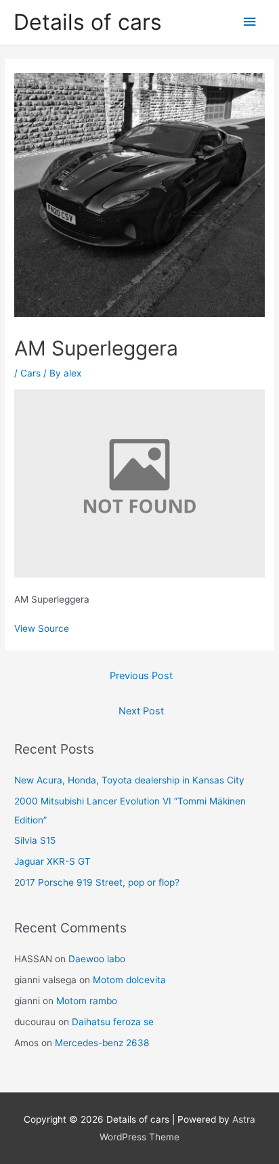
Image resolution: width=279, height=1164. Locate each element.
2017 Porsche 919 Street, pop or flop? (96, 882)
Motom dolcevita (129, 979)
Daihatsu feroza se (113, 1021)
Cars (30, 373)
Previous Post (141, 676)
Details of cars (88, 22)
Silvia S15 (35, 840)
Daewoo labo (96, 958)
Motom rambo (86, 1000)
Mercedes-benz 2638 (102, 1042)
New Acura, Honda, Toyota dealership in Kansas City (129, 780)
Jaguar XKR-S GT (52, 861)
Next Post (141, 711)
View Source (41, 628)
